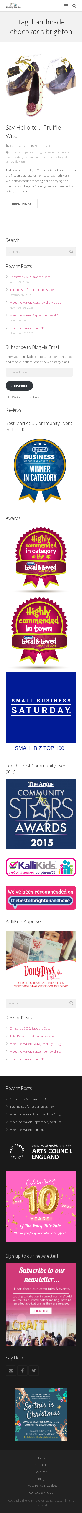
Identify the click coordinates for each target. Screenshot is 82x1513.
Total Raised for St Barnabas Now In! (34, 290)
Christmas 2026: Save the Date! (30, 277)
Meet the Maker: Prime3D (27, 328)
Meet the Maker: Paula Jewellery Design (36, 302)
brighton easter (46, 152)
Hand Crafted (18, 146)
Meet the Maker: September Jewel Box (36, 315)
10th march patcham (23, 152)
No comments (43, 146)
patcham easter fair (41, 157)
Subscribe (19, 386)
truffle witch (18, 161)
